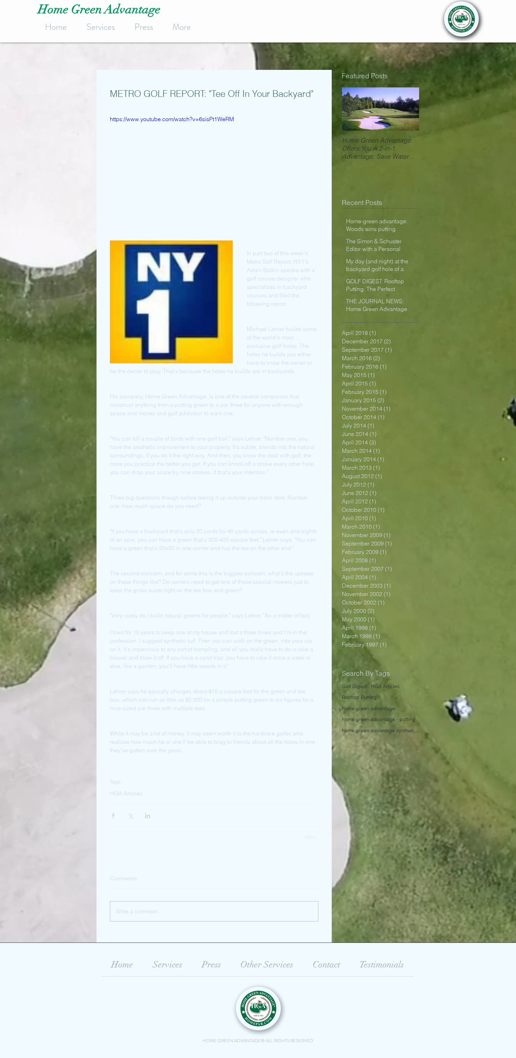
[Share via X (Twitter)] (130, 815)
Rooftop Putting (359, 697)
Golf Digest (354, 686)
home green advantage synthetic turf (380, 730)
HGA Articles (126, 793)
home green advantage (368, 708)
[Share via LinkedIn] (147, 815)
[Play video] (214, 173)
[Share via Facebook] (113, 815)
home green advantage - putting (378, 719)
